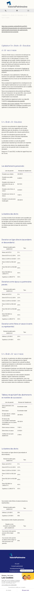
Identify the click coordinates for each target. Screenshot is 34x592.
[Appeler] (5, 10)
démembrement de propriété (16, 101)
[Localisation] (17, 10)
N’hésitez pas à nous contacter (11, 103)
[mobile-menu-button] (28, 10)
